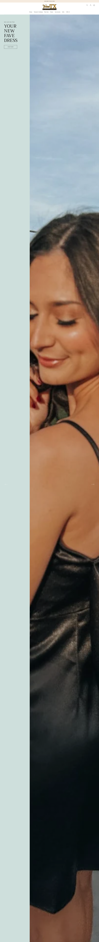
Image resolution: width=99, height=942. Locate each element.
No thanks (49, 480)
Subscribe (58, 475)
